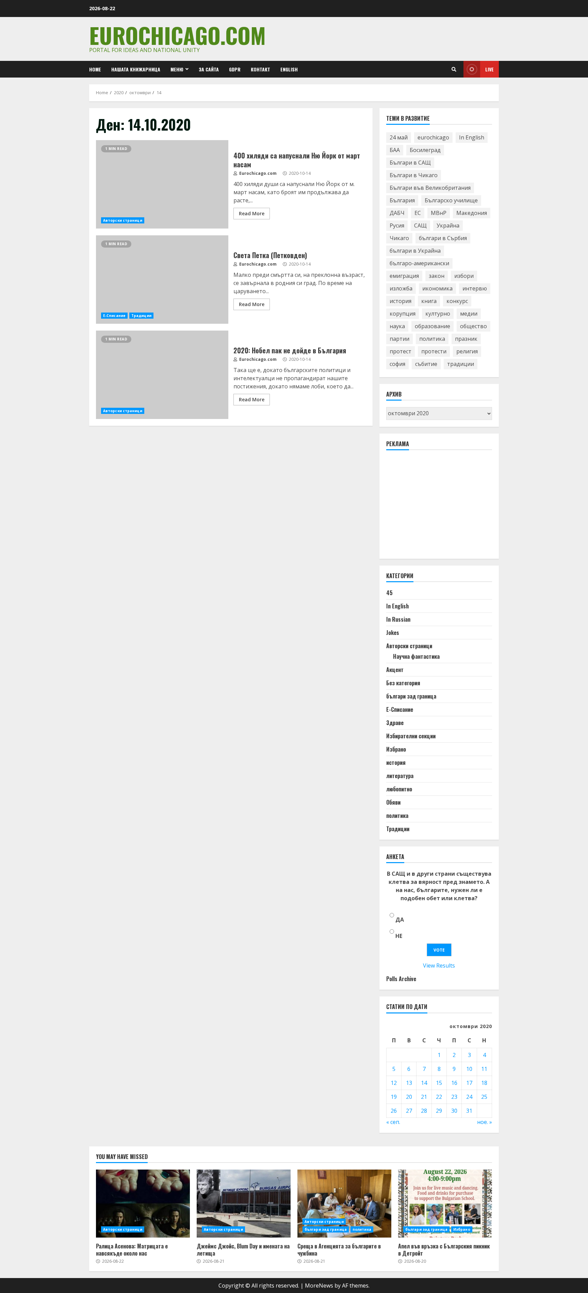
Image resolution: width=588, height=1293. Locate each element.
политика (432, 338)
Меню (176, 69)
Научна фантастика (416, 656)
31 (469, 1110)
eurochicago (433, 137)
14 (424, 1083)
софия (397, 364)
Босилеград (425, 150)
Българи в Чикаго (414, 175)
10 (469, 1069)
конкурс (457, 301)
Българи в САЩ (410, 162)
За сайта (209, 69)
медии (468, 313)
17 (469, 1083)
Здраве (395, 723)
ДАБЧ (397, 213)
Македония (471, 213)
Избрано (396, 749)
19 (394, 1097)
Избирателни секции (411, 736)
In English (471, 137)
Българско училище (451, 200)
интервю (474, 288)
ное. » (484, 1122)
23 (454, 1097)
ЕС (417, 213)
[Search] (454, 69)
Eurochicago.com (177, 34)
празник (466, 338)
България (402, 200)
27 (409, 1110)
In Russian (398, 619)
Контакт (260, 69)
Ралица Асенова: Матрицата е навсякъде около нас (143, 1204)
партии (399, 338)
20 (409, 1097)
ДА (399, 919)
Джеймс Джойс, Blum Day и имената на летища (244, 1204)
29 (439, 1110)
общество (473, 326)
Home (95, 69)
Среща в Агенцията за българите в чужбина (344, 1204)
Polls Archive (401, 979)
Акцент (395, 670)
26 (394, 1110)
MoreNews (319, 1285)
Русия (397, 225)
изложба (401, 288)
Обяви (393, 802)
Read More (251, 213)
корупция (402, 313)
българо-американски (419, 263)
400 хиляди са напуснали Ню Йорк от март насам (162, 184)
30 (454, 1110)
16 (454, 1083)
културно (437, 313)
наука (397, 326)
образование (432, 326)
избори (464, 276)
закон (436, 276)
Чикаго (399, 238)
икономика (437, 288)
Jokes (392, 632)
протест (400, 351)
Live (489, 69)
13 (409, 1083)
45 (389, 593)
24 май (399, 137)
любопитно (399, 789)
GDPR (235, 69)
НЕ (398, 936)
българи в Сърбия (443, 238)
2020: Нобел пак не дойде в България (162, 375)
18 (484, 1083)
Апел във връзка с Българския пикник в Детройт (445, 1204)
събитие (426, 364)
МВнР (438, 213)
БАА (395, 150)
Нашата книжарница (135, 69)
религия (467, 351)
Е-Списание (114, 315)
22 (439, 1097)
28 (424, 1110)
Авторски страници (122, 220)
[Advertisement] (437, 507)
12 (394, 1083)
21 (424, 1097)
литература (399, 776)
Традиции (141, 315)
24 (469, 1097)
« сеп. (393, 1122)
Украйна (448, 225)
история (400, 301)
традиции (460, 364)
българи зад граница (411, 696)
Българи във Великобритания (430, 187)
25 (484, 1097)
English (289, 69)
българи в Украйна (415, 250)
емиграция (404, 276)
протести (433, 351)
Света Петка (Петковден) (162, 279)
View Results (439, 965)
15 (439, 1083)
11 (484, 1069)
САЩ (420, 225)
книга (429, 301)
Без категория (403, 683)
